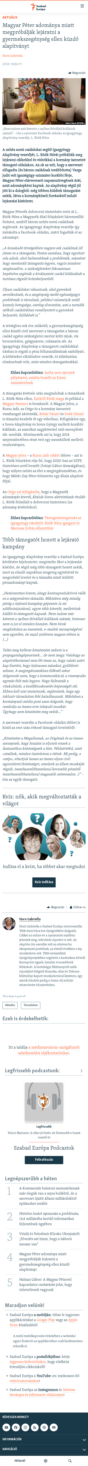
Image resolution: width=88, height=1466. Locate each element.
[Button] (77, 73)
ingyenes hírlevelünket (28, 1362)
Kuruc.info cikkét (46, 456)
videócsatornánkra (24, 1381)
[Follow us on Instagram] (25, 1427)
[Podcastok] (45, 1461)
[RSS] (35, 1427)
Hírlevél (20, 1461)
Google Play (46, 1320)
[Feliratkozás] (54, 1427)
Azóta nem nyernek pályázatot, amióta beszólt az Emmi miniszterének (43, 378)
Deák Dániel (74, 414)
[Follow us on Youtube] (6, 1427)
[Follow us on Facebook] (16, 1427)
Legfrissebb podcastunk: (32, 1071)
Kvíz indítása (44, 882)
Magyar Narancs (15, 404)
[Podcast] (44, 1427)
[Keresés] (70, 1461)
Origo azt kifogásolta (23, 492)
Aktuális (9, 18)
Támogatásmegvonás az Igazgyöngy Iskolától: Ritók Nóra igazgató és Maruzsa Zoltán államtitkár (46, 523)
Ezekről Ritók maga (49, 399)
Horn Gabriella (12, 56)
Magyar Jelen (16, 456)
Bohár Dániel (49, 414)
